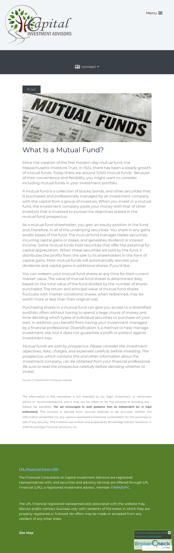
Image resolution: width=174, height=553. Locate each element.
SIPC (125, 487)
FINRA (116, 487)
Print (31, 89)
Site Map (26, 533)
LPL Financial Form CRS (38, 469)
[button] (154, 13)
